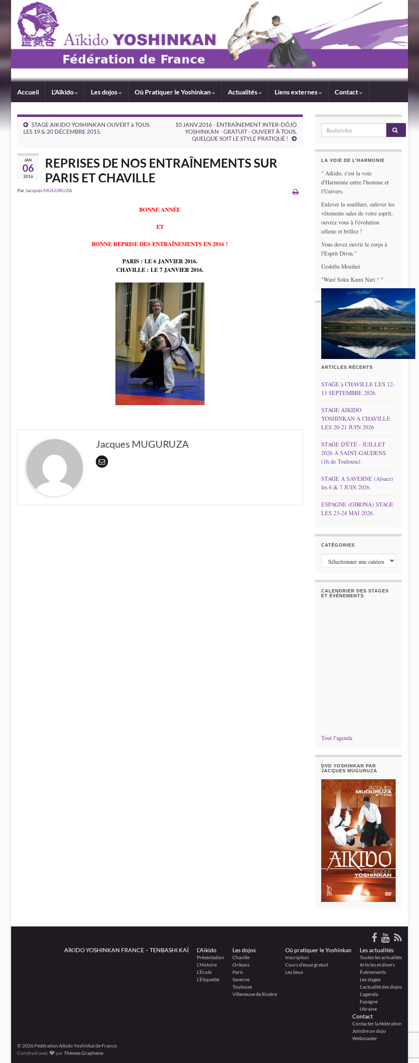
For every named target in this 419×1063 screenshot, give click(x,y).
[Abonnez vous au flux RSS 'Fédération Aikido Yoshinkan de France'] (398, 936)
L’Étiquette (208, 979)
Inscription (297, 957)
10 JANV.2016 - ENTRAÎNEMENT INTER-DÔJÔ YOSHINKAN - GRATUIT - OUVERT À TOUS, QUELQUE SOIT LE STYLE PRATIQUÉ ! (236, 131)
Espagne (369, 1001)
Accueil (28, 92)
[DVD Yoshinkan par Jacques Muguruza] (358, 840)
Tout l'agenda (336, 738)
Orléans (241, 965)
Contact (362, 1016)
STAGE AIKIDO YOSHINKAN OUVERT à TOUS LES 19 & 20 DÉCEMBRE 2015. (86, 128)
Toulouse (242, 987)
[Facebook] (374, 936)
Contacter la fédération (377, 1023)
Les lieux (294, 972)
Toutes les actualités (381, 957)
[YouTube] (385, 936)
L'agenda (369, 994)
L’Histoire (207, 965)
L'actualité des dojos (381, 987)
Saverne (241, 979)
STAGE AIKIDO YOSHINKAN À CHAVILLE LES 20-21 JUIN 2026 (355, 418)
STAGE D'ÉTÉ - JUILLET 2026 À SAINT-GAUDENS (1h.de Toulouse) (353, 452)
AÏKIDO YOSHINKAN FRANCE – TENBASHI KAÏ (126, 949)
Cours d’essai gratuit (306, 965)
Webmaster (364, 1038)
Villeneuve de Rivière (254, 994)
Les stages (370, 979)
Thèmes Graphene (83, 1053)
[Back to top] (400, 1014)
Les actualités (377, 949)
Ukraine (368, 1009)
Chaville (241, 957)
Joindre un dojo (369, 1031)
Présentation (210, 957)
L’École (204, 972)
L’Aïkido (206, 949)
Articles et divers (377, 965)
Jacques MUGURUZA (48, 190)
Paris (237, 972)
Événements (373, 972)
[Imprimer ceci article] (296, 191)
